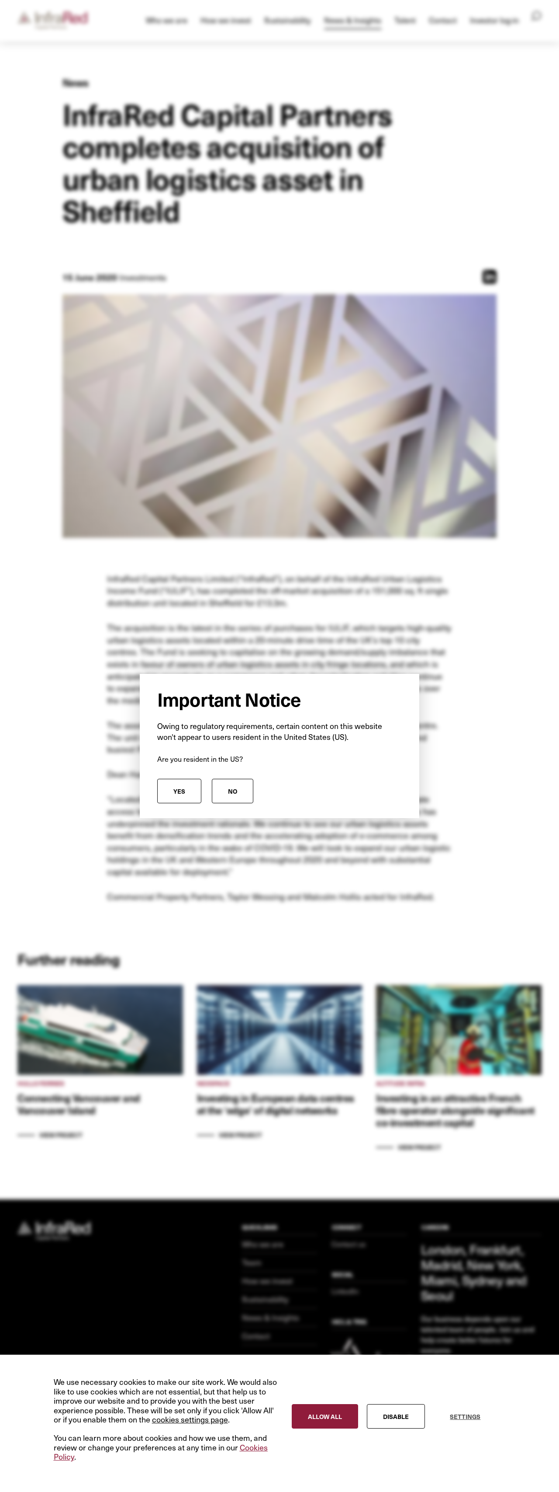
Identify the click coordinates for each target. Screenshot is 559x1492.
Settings (465, 1416)
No (232, 791)
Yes (179, 791)
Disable (396, 1416)
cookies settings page (190, 1420)
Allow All (325, 1416)
